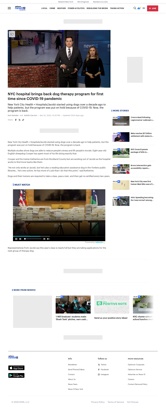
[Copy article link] (23, 120)
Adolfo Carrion (30, 115)
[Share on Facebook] (16, 120)
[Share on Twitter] (19, 120)
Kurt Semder (13, 115)
